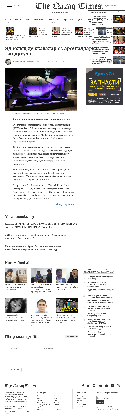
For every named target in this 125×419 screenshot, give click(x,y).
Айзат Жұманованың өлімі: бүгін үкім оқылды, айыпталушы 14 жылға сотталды (66, 319)
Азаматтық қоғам (54, 20)
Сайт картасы (82, 405)
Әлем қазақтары (43, 405)
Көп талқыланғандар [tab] (105, 270)
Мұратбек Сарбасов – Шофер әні (100, 291)
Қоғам (27, 19)
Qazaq (113, 5)
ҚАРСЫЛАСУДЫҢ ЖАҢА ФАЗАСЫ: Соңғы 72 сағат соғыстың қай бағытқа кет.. (99, 20)
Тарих (39, 400)
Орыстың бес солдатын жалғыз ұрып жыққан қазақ (100, 302)
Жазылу (100, 402)
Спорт (56, 405)
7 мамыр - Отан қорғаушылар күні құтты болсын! (99, 334)
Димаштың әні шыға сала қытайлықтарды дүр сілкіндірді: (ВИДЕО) (99, 321)
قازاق (107, 5)
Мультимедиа (59, 407)
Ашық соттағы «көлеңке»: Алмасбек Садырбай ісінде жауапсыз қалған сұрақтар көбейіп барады (41, 288)
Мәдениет (58, 398)
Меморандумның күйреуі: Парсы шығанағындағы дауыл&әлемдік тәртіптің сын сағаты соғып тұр (33, 248)
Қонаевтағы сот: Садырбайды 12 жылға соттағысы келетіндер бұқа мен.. (102, 60)
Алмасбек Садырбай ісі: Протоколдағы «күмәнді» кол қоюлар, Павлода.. (102, 41)
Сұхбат (80, 19)
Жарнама (80, 402)
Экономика (39, 19)
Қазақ (100, 5)
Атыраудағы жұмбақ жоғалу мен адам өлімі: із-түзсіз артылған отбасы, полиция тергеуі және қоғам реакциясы (41, 320)
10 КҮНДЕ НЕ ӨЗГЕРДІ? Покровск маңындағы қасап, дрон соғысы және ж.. (102, 31)
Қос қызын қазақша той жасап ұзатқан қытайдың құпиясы (98, 308)
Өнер (56, 400)
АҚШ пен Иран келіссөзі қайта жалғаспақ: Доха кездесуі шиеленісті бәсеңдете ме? (36, 237)
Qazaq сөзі (41, 402)
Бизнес (40, 409)
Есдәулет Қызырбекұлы (23, 61)
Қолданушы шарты (81, 399)
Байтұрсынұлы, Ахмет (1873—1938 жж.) (100, 278)
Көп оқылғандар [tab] (90, 270)
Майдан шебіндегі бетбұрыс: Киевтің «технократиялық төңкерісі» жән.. (100, 50)
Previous (3, 33)
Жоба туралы (82, 396)
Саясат (56, 396)
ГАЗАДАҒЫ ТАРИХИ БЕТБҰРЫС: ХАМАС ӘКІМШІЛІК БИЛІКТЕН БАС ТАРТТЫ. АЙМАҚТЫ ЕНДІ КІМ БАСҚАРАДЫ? (41, 225)
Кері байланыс (82, 407)
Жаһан (18, 19)
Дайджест (57, 409)
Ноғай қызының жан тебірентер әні (96, 315)
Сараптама (68, 19)
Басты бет (8, 20)
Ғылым (56, 402)
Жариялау (15, 369)
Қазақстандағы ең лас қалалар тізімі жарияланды (100, 296)
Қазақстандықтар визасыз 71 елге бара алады (100, 328)
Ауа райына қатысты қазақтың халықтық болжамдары (96, 284)
